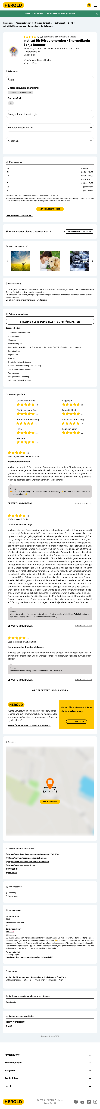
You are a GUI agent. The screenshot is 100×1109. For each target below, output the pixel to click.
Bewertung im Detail (20, 503)
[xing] (95, 1101)
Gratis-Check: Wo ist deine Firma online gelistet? (50, 13)
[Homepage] (13, 5)
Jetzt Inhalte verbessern (79, 231)
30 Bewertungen (51, 37)
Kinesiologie (11, 1002)
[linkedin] (89, 1101)
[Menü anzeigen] (95, 5)
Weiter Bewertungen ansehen (50, 690)
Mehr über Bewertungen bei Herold (29, 725)
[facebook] (76, 1101)
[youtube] (82, 1101)
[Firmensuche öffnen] (89, 5)
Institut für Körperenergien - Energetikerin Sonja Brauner (31, 977)
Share (9, 1026)
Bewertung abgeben (68, 37)
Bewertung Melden (83, 503)
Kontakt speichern (15, 1022)
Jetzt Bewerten (76, 722)
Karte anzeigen (50, 802)
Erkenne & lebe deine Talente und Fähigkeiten (50, 321)
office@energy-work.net (19, 215)
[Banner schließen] (96, 13)
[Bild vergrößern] (29, 254)
